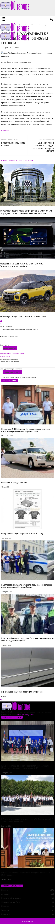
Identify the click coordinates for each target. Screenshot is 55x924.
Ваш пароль (4, 345)
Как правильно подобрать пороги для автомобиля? (22, 692)
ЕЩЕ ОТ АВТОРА (27, 161)
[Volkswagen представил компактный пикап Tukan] (27, 291)
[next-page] (1, 321)
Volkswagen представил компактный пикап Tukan (23, 316)
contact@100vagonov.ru (25, 715)
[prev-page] (0, 321)
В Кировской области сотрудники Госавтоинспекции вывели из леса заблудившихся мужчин (27, 639)
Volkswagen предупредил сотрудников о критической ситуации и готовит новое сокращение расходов (26, 212)
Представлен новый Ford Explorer (13, 144)
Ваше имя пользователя (9, 336)
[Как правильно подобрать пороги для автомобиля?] (27, 667)
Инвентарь (5, 914)
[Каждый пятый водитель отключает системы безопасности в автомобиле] (27, 238)
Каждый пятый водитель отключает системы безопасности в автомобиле (21, 265)
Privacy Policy (5, 356)
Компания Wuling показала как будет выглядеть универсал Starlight (43, 146)
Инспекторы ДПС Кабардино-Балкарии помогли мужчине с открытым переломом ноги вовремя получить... (25, 430)
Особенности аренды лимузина (14, 482)
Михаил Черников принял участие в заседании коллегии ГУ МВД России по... (25, 873)
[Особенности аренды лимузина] (27, 458)
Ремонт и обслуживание (11, 898)
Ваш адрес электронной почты (11, 369)
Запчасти (5, 910)
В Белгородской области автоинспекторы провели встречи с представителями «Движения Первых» (26, 586)
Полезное (5, 906)
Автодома (5, 894)
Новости (4, 890)
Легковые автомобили (10, 902)
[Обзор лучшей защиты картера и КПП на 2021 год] (27, 509)
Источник (5, 131)
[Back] (1, 324)
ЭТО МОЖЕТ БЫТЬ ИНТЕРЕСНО (11, 161)
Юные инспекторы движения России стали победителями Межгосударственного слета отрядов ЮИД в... (25, 767)
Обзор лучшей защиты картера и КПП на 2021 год (22, 533)
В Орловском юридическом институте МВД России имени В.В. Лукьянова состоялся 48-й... (27, 820)
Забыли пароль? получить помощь (12, 354)
